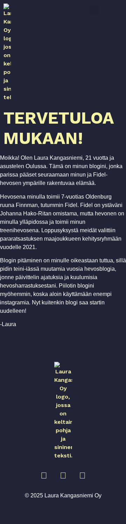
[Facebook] (63, 475)
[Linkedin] (82, 475)
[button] (94, 9)
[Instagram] (43, 475)
